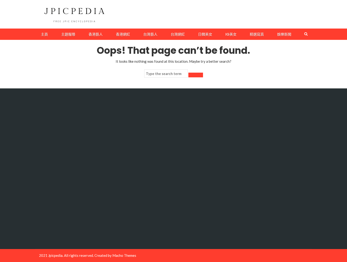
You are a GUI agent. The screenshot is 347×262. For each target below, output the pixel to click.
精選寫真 (257, 34)
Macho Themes (124, 255)
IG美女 (231, 34)
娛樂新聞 (284, 34)
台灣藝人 (150, 34)
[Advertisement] (70, 168)
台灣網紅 (178, 34)
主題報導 (68, 34)
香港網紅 (123, 34)
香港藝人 (96, 34)
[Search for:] (166, 73)
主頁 (44, 34)
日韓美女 (205, 34)
